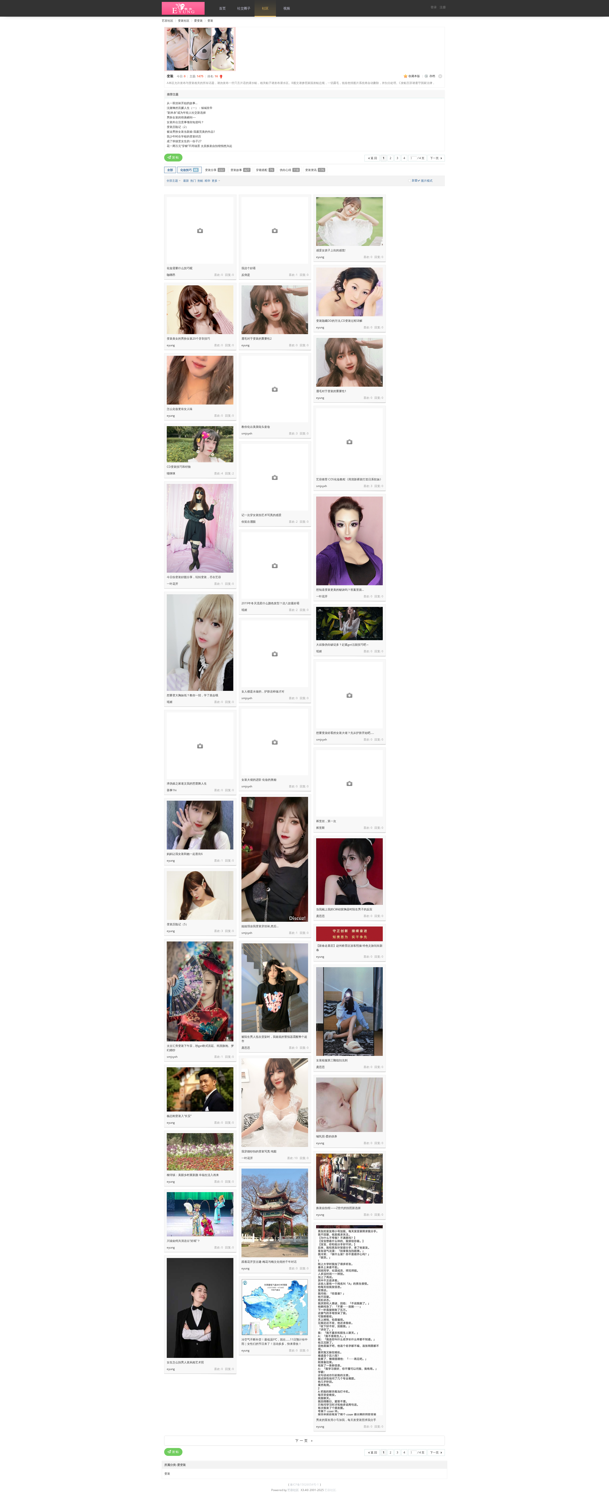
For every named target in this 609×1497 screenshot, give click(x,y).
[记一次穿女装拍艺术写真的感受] (274, 477)
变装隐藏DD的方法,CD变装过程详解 (339, 321)
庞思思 (320, 916)
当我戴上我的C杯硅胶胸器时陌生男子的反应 (344, 909)
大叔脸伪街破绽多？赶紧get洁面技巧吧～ (342, 645)
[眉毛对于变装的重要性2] (274, 309)
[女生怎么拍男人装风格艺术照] (200, 1308)
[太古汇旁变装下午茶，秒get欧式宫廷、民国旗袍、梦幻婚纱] (200, 991)
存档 (432, 76)
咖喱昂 (171, 275)
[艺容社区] (183, 14)
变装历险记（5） (177, 924)
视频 (286, 8)
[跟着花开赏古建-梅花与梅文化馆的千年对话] (274, 1213)
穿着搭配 (264, 170)
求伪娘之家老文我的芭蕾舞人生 (187, 783)
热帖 (200, 181)
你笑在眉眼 (248, 522)
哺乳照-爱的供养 (326, 1136)
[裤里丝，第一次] (349, 783)
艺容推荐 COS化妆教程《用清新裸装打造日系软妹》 (349, 479)
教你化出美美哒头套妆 (255, 427)
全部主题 (172, 181)
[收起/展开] (440, 76)
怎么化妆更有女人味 (179, 409)
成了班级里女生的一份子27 (184, 141)
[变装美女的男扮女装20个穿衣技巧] (200, 309)
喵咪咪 (171, 473)
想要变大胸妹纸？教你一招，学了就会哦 (192, 695)
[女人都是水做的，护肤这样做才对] (274, 653)
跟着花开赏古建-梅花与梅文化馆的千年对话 (269, 1262)
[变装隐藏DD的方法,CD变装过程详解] (349, 292)
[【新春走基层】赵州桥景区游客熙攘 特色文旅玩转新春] (349, 933)
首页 (222, 8)
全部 (170, 170)
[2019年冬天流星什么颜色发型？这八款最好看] (274, 565)
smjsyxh (246, 433)
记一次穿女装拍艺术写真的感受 (261, 515)
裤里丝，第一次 (326, 821)
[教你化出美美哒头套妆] (274, 389)
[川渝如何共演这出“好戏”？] (200, 1214)
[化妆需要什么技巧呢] (200, 230)
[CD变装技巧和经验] (200, 444)
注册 (443, 7)
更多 (214, 181)
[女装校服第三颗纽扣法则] (349, 1011)
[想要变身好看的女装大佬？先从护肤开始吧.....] (349, 695)
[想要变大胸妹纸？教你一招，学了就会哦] (200, 642)
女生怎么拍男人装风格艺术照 (185, 1362)
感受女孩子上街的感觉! (330, 250)
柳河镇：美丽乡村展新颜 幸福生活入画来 (193, 1175)
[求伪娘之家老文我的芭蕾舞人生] (200, 745)
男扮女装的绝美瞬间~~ (181, 117)
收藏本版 (414, 76)
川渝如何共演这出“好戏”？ (183, 1241)
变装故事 (240, 170)
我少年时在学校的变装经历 (184, 136)
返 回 (374, 158)
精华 (207, 181)
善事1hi (172, 790)
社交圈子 (243, 8)
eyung (320, 257)
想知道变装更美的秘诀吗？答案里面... (340, 590)
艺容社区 (167, 21)
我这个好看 (248, 268)
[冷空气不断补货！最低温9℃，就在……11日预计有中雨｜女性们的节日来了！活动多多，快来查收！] (274, 1307)
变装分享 (214, 170)
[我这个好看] (274, 230)
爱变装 (198, 21)
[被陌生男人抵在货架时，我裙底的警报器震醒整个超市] (274, 987)
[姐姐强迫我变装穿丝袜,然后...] (274, 859)
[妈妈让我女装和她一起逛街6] (200, 825)
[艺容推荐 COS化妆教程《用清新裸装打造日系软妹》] (349, 441)
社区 (265, 8)
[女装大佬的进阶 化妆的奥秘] (274, 742)
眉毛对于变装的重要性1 (331, 391)
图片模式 (426, 181)
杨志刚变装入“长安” (179, 1116)
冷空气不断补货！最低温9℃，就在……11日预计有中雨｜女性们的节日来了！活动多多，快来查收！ (274, 1341)
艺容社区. (330, 1490)
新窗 (414, 180)
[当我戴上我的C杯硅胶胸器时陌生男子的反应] (349, 871)
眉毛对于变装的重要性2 (256, 338)
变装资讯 (314, 170)
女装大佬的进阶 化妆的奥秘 (258, 780)
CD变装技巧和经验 (179, 467)
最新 (186, 181)
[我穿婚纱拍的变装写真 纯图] (274, 1102)
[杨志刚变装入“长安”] (200, 1089)
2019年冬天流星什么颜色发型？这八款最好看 (270, 603)
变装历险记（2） (177, 127)
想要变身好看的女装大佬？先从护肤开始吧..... (345, 733)
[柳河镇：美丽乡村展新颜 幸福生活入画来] (200, 1151)
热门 (193, 181)
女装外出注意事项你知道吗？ (185, 122)
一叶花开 (172, 584)
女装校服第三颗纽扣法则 (332, 1060)
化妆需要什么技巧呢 (179, 268)
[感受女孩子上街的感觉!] (349, 221)
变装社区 (183, 21)
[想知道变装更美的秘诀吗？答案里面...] (349, 541)
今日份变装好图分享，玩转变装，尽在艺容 (194, 577)
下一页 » (304, 1440)
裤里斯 (320, 828)
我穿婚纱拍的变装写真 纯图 (258, 1151)
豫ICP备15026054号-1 (304, 1484)
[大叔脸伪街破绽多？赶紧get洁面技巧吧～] (349, 623)
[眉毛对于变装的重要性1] (349, 362)
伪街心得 (289, 170)
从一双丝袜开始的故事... (182, 103)
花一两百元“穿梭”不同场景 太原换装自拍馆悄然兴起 (199, 146)
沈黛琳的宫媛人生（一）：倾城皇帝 (189, 108)
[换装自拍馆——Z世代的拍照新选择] (349, 1179)
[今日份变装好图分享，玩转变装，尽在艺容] (200, 528)
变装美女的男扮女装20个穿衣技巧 (188, 338)
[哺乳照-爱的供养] (349, 1105)
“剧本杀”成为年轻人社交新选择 (186, 113)
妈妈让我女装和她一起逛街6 (185, 854)
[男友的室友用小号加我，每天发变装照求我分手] (349, 1344)
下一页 (434, 158)
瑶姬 (244, 610)
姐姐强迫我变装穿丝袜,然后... (260, 926)
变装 (210, 21)
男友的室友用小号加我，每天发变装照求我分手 (346, 1420)
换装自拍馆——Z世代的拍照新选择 (338, 1208)
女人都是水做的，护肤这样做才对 (262, 691)
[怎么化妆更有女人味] (200, 380)
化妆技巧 (188, 170)
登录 (434, 7)
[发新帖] (173, 157)
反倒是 (245, 275)
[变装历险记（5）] (200, 895)
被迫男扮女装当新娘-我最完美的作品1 (191, 132)
